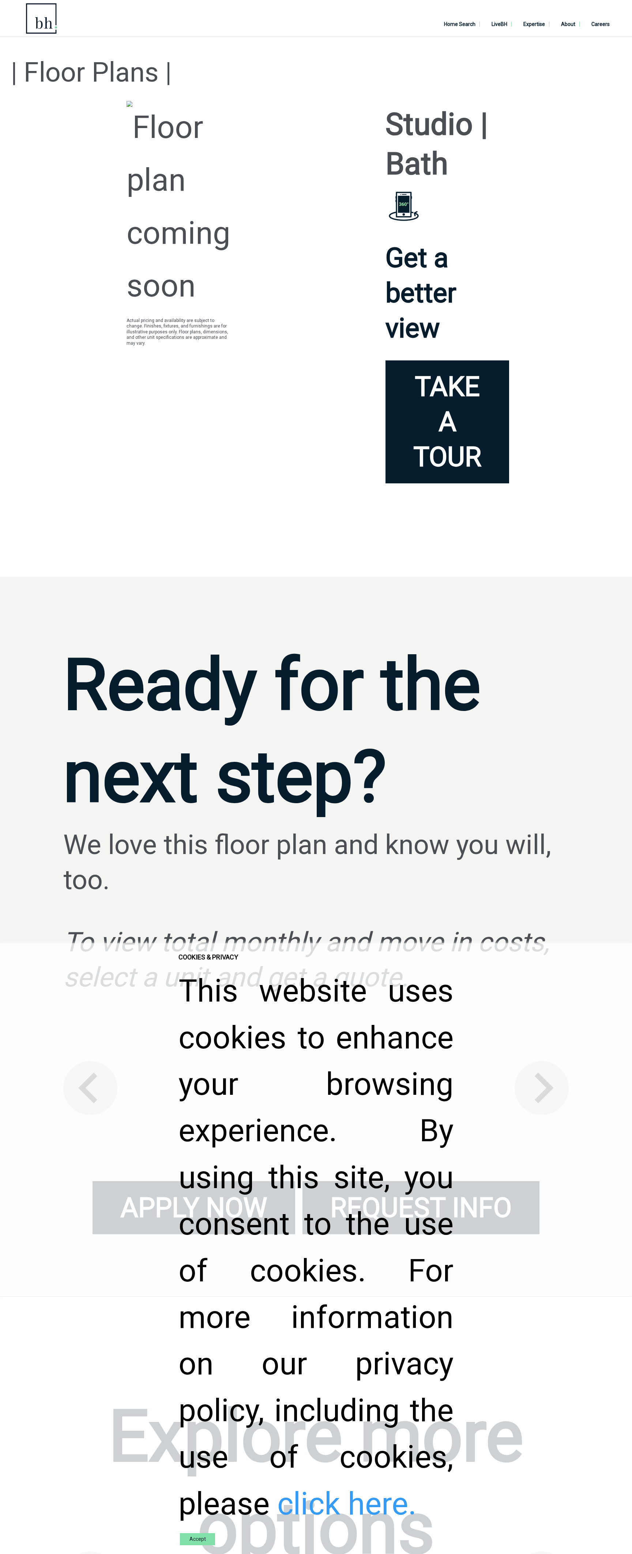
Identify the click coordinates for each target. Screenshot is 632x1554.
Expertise (534, 24)
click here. (347, 1504)
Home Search (459, 24)
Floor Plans (91, 72)
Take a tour (447, 422)
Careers (600, 24)
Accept (197, 1539)
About (568, 24)
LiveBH (499, 24)
